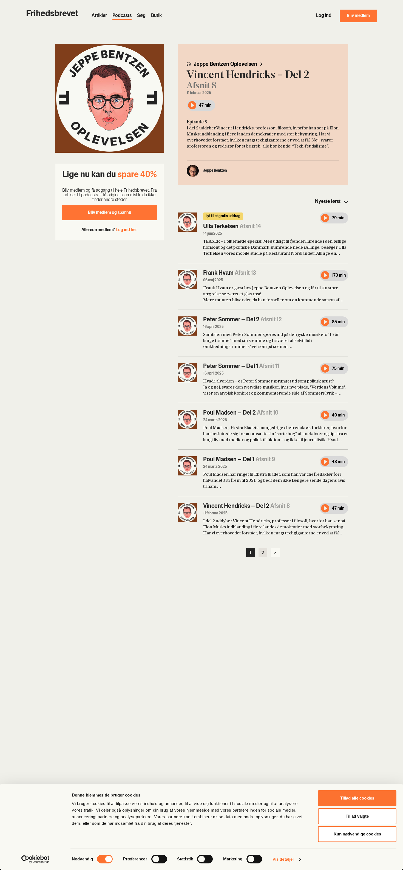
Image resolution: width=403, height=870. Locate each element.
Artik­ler (99, 15)
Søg (141, 15)
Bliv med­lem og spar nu (109, 213)
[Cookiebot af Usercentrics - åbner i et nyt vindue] (35, 859)
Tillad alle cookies (357, 798)
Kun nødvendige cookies (357, 834)
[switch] (159, 859)
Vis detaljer (283, 859)
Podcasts (122, 15)
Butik (156, 15)
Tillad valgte (357, 816)
